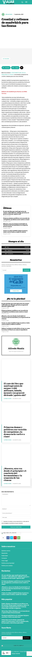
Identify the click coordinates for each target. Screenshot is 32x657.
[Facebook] (8, 537)
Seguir (27, 250)
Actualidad (6, 58)
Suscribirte (26, 253)
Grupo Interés (16, 653)
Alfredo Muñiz (8, 14)
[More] (21, 67)
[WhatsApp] (18, 537)
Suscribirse (26, 270)
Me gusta (27, 247)
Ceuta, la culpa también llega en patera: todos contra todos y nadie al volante (15, 231)
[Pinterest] (15, 537)
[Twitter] (11, 537)
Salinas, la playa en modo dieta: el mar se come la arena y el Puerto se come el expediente (16, 329)
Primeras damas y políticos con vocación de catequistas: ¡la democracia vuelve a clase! (16, 219)
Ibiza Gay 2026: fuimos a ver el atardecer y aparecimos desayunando (16, 611)
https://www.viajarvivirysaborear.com (16, 351)
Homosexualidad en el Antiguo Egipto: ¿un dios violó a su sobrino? (15, 616)
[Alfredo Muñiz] (3, 14)
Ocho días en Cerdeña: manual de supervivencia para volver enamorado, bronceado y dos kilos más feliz (15, 621)
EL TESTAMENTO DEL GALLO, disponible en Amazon (14, 73)
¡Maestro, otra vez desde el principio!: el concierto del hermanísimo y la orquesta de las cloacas (15, 225)
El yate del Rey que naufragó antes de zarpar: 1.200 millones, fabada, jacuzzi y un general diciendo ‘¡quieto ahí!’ (16, 212)
